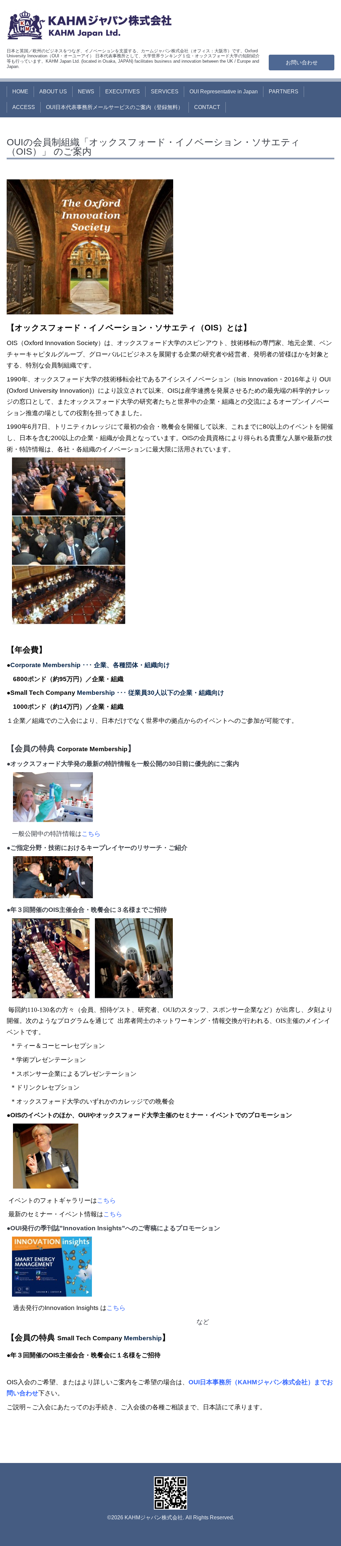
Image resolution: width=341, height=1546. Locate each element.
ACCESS (23, 107)
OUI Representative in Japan (223, 91)
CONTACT (207, 107)
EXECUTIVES (122, 91)
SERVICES (164, 91)
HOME (20, 91)
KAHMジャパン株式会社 (154, 1517)
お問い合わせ (302, 62)
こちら (91, 833)
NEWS (86, 91)
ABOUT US (53, 91)
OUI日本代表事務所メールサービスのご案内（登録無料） (114, 107)
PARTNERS (283, 91)
